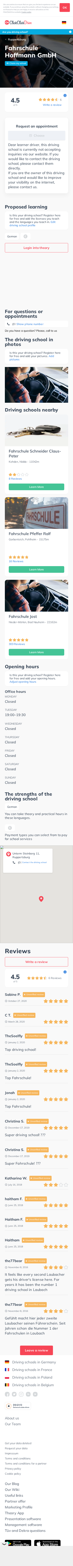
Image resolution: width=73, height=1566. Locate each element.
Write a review (52, 104)
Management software (23, 1524)
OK (65, 7)
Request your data (16, 1448)
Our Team (13, 1424)
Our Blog (12, 1483)
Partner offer (15, 1501)
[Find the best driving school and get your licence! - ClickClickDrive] (18, 22)
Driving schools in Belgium (33, 1385)
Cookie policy (26, 12)
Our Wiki (12, 1489)
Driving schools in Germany (34, 1362)
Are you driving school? (15, 31)
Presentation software (23, 1519)
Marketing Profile (19, 1507)
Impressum (11, 1453)
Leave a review (36, 1350)
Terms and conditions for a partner (26, 1463)
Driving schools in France (32, 1369)
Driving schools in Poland (32, 1377)
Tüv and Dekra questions (25, 1530)
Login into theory (36, 248)
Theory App (14, 1513)
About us (12, 1418)
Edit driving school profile (32, 223)
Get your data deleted (18, 1443)
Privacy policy (13, 1468)
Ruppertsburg (17, 39)
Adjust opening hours (23, 681)
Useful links (14, 1495)
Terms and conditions (18, 1458)
